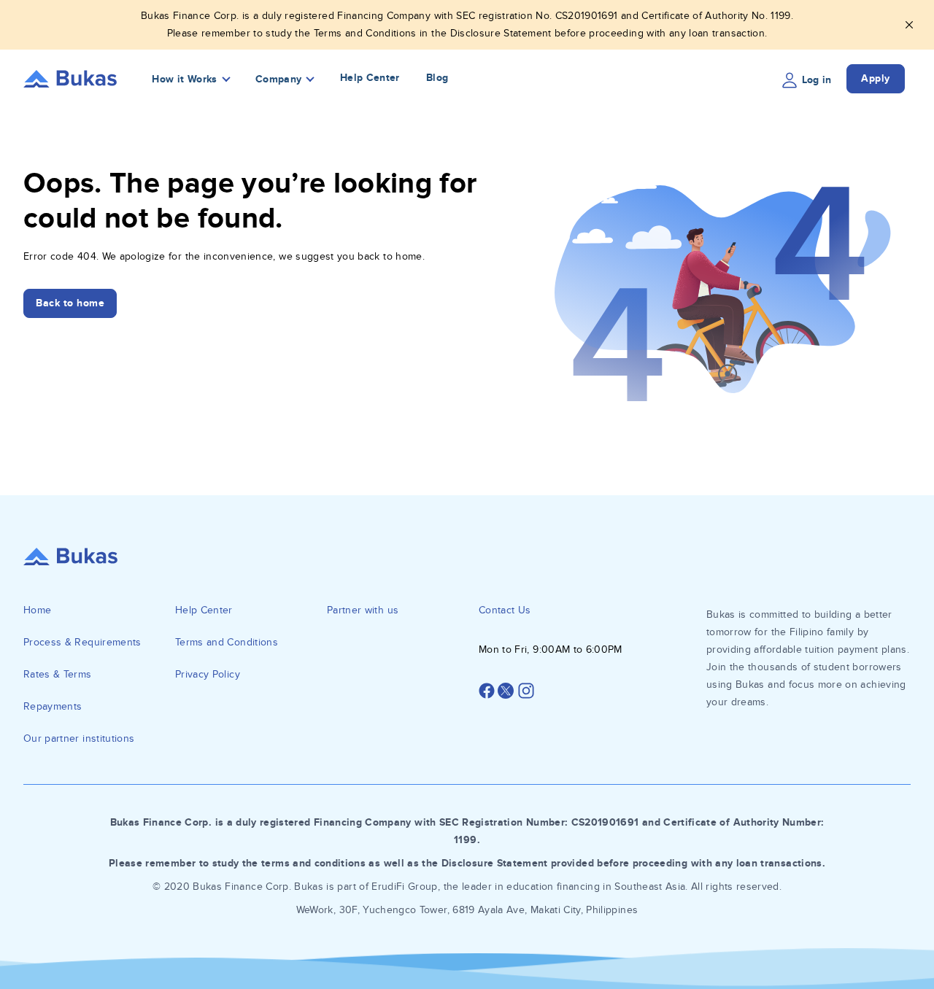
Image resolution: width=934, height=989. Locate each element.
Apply (875, 78)
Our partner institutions (78, 738)
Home (37, 610)
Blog (437, 77)
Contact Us (505, 610)
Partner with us (362, 610)
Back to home (70, 303)
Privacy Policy (207, 674)
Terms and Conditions (226, 642)
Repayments (52, 706)
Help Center (370, 77)
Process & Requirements (82, 642)
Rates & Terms (57, 674)
